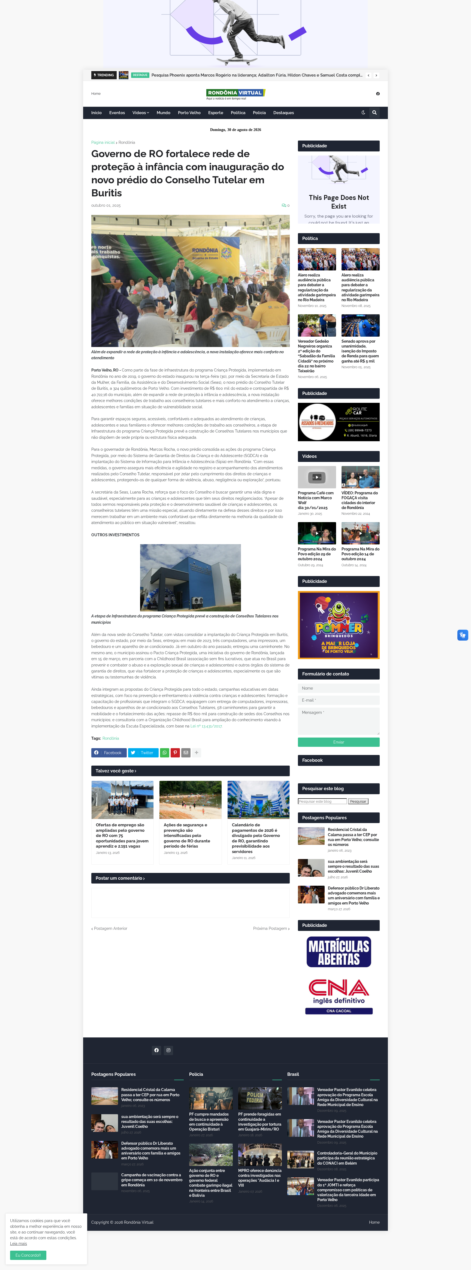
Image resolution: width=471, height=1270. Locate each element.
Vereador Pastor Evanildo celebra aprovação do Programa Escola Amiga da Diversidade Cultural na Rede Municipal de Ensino (347, 1097)
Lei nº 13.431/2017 (206, 726)
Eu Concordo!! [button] (28, 1255)
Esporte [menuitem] (215, 112)
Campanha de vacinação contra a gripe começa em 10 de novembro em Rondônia (151, 1180)
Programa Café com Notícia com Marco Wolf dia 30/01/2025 (316, 500)
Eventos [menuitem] (117, 112)
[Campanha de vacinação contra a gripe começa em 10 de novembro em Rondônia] (104, 1181)
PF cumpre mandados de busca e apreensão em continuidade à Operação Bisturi (209, 1121)
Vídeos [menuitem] (139, 112)
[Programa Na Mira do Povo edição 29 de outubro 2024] (317, 533)
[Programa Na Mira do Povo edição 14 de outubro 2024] (361, 533)
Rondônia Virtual (138, 1222)
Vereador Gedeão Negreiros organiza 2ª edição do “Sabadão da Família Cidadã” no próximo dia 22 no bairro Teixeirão (316, 356)
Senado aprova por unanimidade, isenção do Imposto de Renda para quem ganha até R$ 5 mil (360, 351)
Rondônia (127, 142)
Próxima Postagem (270, 928)
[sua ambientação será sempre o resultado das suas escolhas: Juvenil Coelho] (311, 868)
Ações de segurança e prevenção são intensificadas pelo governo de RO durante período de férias (187, 836)
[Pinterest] (175, 752)
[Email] (186, 752)
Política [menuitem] (238, 112)
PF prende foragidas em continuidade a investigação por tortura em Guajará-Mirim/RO (259, 1121)
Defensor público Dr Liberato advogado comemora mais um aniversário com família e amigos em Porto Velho (354, 895)
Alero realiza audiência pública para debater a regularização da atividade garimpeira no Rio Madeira (317, 287)
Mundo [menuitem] (163, 112)
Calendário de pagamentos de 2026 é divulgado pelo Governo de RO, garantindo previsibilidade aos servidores (256, 838)
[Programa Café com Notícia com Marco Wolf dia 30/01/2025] (317, 477)
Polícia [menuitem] (259, 112)
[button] (368, 75)
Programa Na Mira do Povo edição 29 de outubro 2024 (317, 554)
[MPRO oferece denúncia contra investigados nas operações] (260, 1155)
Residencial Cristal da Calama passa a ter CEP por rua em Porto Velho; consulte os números (353, 837)
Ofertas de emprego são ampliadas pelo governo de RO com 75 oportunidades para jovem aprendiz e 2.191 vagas (122, 836)
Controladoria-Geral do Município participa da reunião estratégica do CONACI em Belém (347, 1158)
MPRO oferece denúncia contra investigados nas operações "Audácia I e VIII (260, 1178)
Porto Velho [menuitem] (189, 112)
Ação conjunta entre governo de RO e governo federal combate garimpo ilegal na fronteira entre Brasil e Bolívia (210, 1183)
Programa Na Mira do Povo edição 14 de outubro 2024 (360, 554)
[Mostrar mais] (196, 752)
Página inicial (103, 142)
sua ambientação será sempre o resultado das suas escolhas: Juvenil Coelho (353, 866)
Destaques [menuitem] (283, 112)
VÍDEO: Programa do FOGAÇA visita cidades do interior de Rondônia (360, 500)
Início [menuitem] (96, 112)
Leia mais (18, 1243)
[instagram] (168, 1050)
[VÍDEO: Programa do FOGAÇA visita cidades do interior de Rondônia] (361, 477)
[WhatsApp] (164, 752)
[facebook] (378, 93)
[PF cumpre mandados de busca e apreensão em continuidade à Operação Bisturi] (211, 1098)
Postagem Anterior (110, 928)
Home (96, 93)
